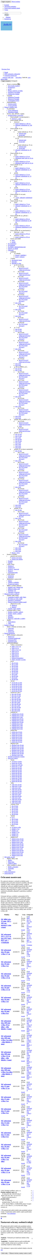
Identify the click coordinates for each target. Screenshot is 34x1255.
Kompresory (11, 87)
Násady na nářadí (13, 248)
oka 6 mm (18, 316)
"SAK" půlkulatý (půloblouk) (23, 197)
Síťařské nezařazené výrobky (16, 756)
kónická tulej (22, 133)
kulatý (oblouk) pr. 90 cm (22, 234)
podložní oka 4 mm (17, 724)
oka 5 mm (18, 309)
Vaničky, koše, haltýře (14, 608)
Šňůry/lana (11, 862)
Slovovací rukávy (13, 758)
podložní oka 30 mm (17, 722)
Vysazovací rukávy (13, 584)
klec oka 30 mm (16, 701)
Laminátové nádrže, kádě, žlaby (17, 597)
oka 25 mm (15, 668)
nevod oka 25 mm (17, 686)
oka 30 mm (18, 441)
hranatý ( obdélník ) (20, 255)
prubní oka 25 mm (17, 737)
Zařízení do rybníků (13, 94)
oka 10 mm (18, 329)
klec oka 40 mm (16, 704)
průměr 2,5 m (15, 832)
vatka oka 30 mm (16, 793)
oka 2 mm (18, 437)
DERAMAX (12, 622)
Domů (6, 72)
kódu (6, 79)
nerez (13, 240)
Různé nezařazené (9, 633)
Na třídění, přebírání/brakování (17, 247)
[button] (4, 69)
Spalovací (11, 577)
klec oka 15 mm (16, 696)
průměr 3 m (15, 834)
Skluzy (10, 581)
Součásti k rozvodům (14, 92)
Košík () (7, 24)
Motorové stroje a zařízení (11, 594)
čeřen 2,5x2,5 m (16, 650)
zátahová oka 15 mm (17, 840)
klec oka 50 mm (16, 707)
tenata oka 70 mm (17, 778)
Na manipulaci (12, 243)
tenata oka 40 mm (17, 773)
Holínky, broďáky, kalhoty (15, 612)
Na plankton (11, 245)
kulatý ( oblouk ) (20, 257)
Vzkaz (6, 10)
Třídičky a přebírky (13, 582)
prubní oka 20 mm (17, 735)
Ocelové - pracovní (13, 569)
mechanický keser (17, 260)
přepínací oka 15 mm (18, 747)
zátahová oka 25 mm (17, 845)
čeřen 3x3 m (15, 653)
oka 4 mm (18, 303)
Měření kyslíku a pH (14, 589)
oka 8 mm (18, 365)
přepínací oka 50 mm (18, 753)
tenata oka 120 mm (17, 765)
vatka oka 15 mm (16, 786)
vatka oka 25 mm (16, 791)
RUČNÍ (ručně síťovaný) (23, 287)
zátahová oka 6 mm (17, 853)
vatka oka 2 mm (16, 788)
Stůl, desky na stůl (9, 857)
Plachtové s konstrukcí (14, 600)
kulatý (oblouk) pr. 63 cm (22, 183)
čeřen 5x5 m (15, 656)
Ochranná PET (12, 640)
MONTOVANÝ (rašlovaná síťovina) (24, 269)
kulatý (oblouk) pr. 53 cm (22, 168)
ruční (20, 426)
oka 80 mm (15, 679)
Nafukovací (11, 567)
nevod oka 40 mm (17, 689)
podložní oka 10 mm (17, 714)
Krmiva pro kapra (17, 557)
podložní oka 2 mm (17, 717)
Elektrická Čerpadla (13, 97)
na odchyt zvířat (16, 827)
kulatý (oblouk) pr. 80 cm (22, 219)
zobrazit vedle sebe (8, 77)
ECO (13, 817)
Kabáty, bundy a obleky (15, 613)
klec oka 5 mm (16, 705)
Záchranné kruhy (13, 572)
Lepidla (10, 615)
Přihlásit (7, 17)
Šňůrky (10, 860)
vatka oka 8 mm (16, 802)
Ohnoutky (11, 250)
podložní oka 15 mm (17, 715)
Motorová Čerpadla (13, 99)
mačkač (10, 562)
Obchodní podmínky (10, 6)
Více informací (11, 1213)
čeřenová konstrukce (17, 658)
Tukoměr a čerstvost (13, 592)
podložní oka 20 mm (17, 719)
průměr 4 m (15, 835)
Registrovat (7, 19)
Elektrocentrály (12, 104)
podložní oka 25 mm (17, 720)
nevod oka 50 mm (17, 691)
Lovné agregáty (12, 105)
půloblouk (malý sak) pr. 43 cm (24, 158)
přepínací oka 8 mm (17, 755)
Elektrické (11, 576)
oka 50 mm (15, 673)
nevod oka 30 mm (17, 687)
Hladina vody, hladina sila (15, 587)
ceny (29, 77)
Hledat (6, 15)
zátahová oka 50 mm (17, 852)
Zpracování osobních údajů (12, 8)
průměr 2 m (15, 830)
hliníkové (14, 605)
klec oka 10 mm (16, 694)
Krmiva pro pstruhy (17, 559)
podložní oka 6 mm (17, 727)
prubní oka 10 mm (17, 732)
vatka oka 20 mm (16, 789)
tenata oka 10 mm (17, 763)
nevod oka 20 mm (17, 684)
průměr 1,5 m (15, 829)
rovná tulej (22, 135)
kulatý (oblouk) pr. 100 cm (22, 123)
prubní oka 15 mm (17, 733)
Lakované (11, 628)
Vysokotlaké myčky (13, 100)
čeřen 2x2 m (15, 651)
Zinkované (11, 631)
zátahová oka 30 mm (17, 847)
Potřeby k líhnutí (9, 625)
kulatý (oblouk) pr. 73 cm (22, 204)
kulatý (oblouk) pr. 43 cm (22, 156)
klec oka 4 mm (16, 702)
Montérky (11, 617)
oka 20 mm (18, 439)
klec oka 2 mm (16, 697)
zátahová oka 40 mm (17, 850)
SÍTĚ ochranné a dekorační (12, 74)
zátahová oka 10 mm (17, 839)
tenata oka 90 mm (17, 781)
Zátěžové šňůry (12, 863)
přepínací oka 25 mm (18, 750)
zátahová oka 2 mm (17, 842)
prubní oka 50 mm (17, 742)
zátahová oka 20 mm (17, 844)
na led (9, 89)
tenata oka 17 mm (17, 766)
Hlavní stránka (16, 1)
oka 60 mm (15, 676)
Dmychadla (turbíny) (14, 86)
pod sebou (18, 77)
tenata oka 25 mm (17, 770)
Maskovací (11, 636)
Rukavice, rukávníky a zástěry (16, 618)
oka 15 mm (18, 331)
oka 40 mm (15, 671)
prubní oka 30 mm (17, 738)
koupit (23, 930)
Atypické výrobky (17, 761)
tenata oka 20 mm (17, 768)
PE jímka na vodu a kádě (15, 599)
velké (9, 623)
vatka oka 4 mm (16, 794)
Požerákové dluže (13, 112)
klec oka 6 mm (16, 709)
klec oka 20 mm (16, 699)
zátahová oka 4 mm (17, 849)
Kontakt (6, 5)
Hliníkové (11, 566)
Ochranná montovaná (10, 75)
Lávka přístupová (13, 110)
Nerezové (11, 630)
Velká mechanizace (9, 872)
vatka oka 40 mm (16, 796)
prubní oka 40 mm (17, 740)
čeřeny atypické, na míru (19, 659)
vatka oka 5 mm (16, 798)
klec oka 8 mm (16, 710)
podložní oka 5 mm (17, 725)
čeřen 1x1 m (15, 648)
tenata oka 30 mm (17, 771)
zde (2, 1250)
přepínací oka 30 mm (18, 752)
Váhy (9, 870)
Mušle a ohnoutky (13, 867)
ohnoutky (14, 262)
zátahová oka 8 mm (17, 855)
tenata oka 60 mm (17, 776)
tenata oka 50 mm (17, 775)
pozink (14, 242)
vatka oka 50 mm (16, 799)
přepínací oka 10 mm (18, 745)
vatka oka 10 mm (16, 784)
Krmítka (10, 561)
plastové (14, 607)
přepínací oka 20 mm (18, 748)
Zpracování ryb (8, 873)
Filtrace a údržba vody (10, 107)
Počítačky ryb (12, 590)
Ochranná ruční (12, 641)
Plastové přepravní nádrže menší (17, 602)
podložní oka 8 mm (17, 728)
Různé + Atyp (16, 553)
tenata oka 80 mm (17, 779)
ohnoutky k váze (16, 263)
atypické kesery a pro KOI (15, 115)
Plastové (10, 571)
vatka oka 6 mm (16, 801)
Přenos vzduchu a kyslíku (15, 91)
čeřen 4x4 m (15, 654)
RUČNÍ (21, 516)
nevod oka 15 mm (17, 682)
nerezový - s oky (16, 118)
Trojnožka (11, 868)
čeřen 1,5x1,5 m (16, 646)
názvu (2, 79)
